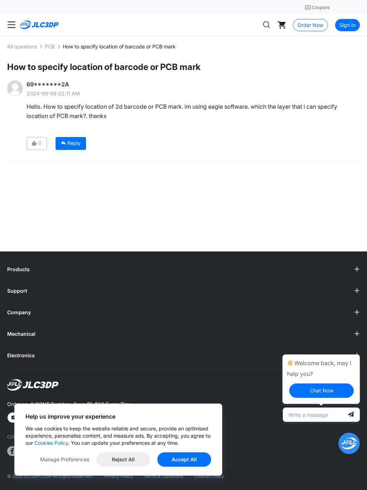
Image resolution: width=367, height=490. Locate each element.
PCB (50, 46)
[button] (183, 269)
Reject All (123, 459)
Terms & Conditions (163, 476)
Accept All (184, 459)
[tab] (183, 269)
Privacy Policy (118, 476)
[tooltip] (321, 379)
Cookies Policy (209, 476)
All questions (22, 46)
